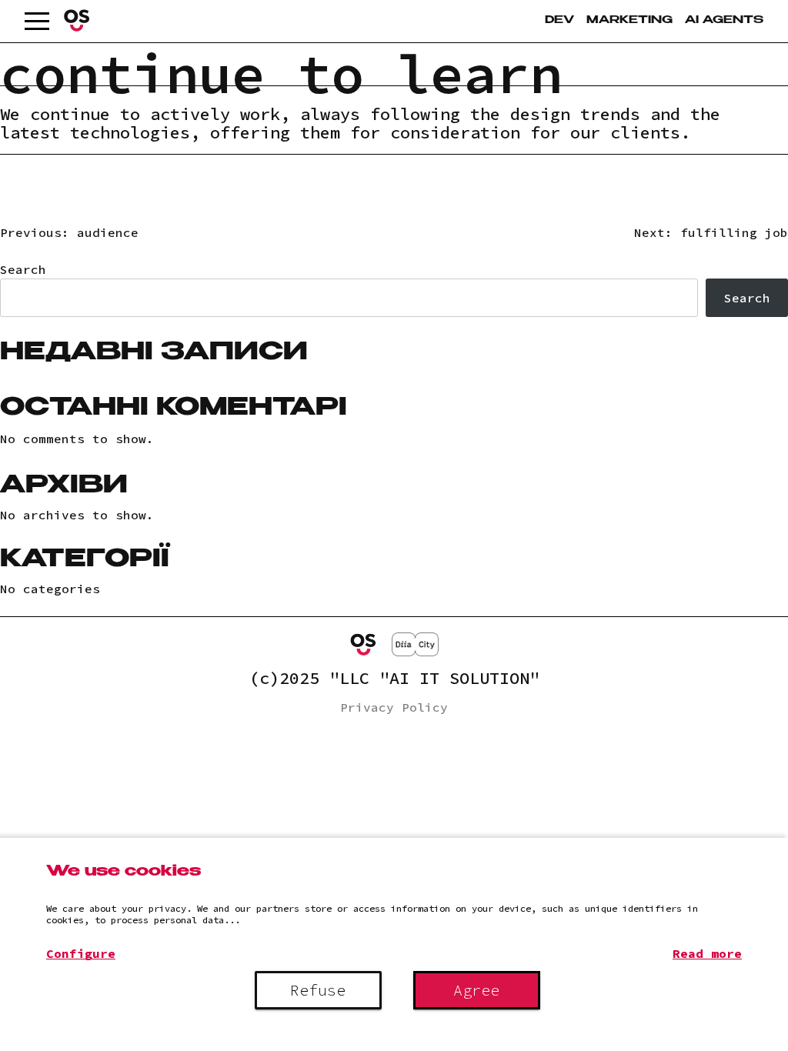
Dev (559, 20)
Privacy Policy (394, 707)
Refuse (318, 989)
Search (23, 269)
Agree (476, 989)
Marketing (629, 20)
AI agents (724, 20)
